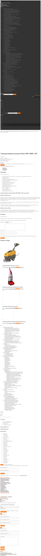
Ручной (5, 423)
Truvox (5, 456)
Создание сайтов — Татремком (6, 496)
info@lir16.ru (2, 98)
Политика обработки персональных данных (8, 554)
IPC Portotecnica (7, 446)
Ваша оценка (3, 222)
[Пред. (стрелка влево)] (0, 551)
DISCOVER (6, 437)
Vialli (5, 458)
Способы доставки (8, 124)
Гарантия (6, 123)
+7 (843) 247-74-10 (37, 96)
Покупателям (5, 122)
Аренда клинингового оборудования (9, 118)
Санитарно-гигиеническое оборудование (11, 131)
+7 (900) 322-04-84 (37, 97)
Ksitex (6, 449)
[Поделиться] (1, 550)
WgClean (6, 461)
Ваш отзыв (2, 230)
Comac (5, 436)
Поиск (15, 94)
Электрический (7, 424)
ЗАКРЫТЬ (2, 549)
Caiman (6, 435)
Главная (1, 131)
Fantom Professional (8, 441)
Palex (5, 454)
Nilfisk (5, 451)
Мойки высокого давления (5, 478)
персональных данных (23, 475)
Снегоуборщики (3, 488)
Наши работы (5, 119)
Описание (4, 167)
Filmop (5, 442)
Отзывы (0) (5, 169)
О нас (4, 116)
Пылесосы (2, 481)
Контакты (4, 126)
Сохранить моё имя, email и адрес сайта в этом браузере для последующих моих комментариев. (19, 236)
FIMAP (5, 443)
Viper (5, 460)
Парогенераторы (3, 484)
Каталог (4, 117)
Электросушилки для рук (24, 131)
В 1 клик (2, 162)
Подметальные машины (4, 480)
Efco (5, 438)
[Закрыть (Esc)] (0, 550)
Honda (5, 445)
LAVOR (6, 450)
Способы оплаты (8, 125)
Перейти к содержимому (13, 0)
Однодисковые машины (4, 482)
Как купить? (5, 168)
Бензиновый (7, 422)
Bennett (5, 434)
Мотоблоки (2, 485)
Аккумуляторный (8, 421)
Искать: (1, 94)
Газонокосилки (3, 487)
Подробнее (18, 267)
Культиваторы (3, 486)
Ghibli (6, 444)
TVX (5, 457)
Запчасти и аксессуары (4, 491)
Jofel (5, 447)
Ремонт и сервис (6, 121)
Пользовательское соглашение (5, 553)
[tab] (22, 167)
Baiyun (5, 433)
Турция (5, 462)
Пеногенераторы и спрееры (5, 483)
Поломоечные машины (4, 479)
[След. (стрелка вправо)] (1, 551)
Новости (4, 120)
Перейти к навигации (4, 0)
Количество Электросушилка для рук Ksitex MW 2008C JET (11, 163)
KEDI (5, 448)
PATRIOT (6, 455)
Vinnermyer (6, 459)
